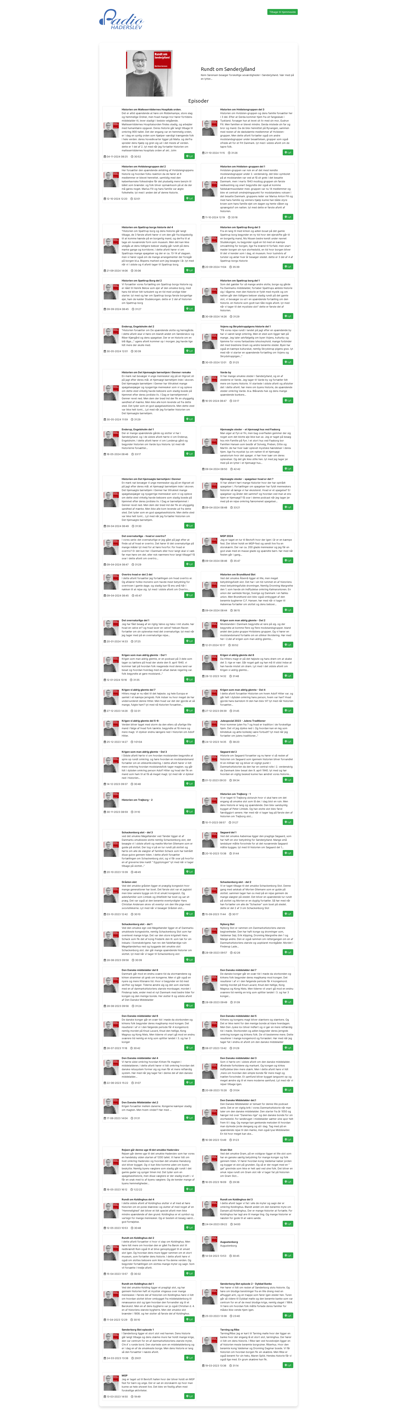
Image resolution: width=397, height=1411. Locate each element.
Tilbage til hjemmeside (282, 11)
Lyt (190, 156)
